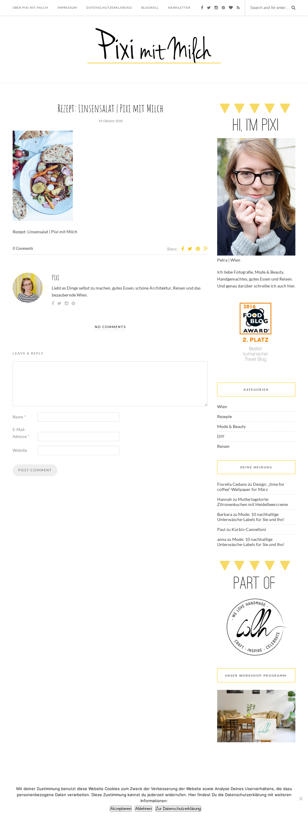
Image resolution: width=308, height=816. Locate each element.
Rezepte (224, 416)
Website (20, 450)
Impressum (67, 7)
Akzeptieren (120, 808)
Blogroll (150, 7)
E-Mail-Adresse (21, 433)
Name (19, 416)
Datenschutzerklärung (109, 7)
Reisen (223, 446)
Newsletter (179, 7)
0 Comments (23, 248)
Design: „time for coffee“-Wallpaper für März (251, 487)
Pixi (55, 277)
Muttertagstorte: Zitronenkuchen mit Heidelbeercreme (252, 502)
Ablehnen (143, 808)
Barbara (224, 514)
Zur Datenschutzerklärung (178, 808)
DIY (220, 436)
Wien (222, 406)
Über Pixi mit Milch (30, 7)
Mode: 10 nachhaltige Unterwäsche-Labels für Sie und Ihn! (251, 517)
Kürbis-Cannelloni (249, 529)
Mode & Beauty (231, 426)
